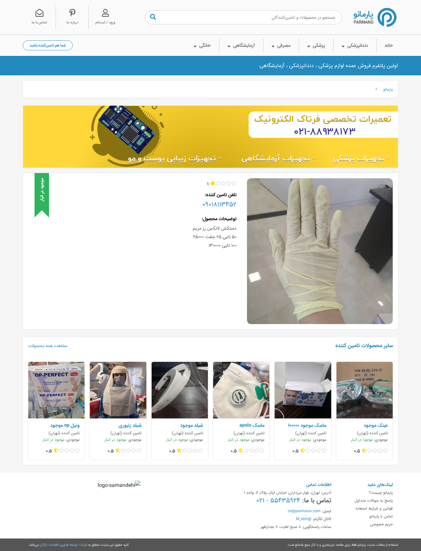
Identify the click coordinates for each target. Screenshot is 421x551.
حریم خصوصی (381, 524)
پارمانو (388, 89)
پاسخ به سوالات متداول (374, 500)
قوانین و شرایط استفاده (374, 508)
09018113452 (219, 204)
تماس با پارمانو (381, 516)
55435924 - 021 (278, 500)
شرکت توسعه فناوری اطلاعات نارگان (63, 544)
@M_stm (303, 518)
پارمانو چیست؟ (381, 492)
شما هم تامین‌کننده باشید (48, 45)
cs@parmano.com (304, 511)
